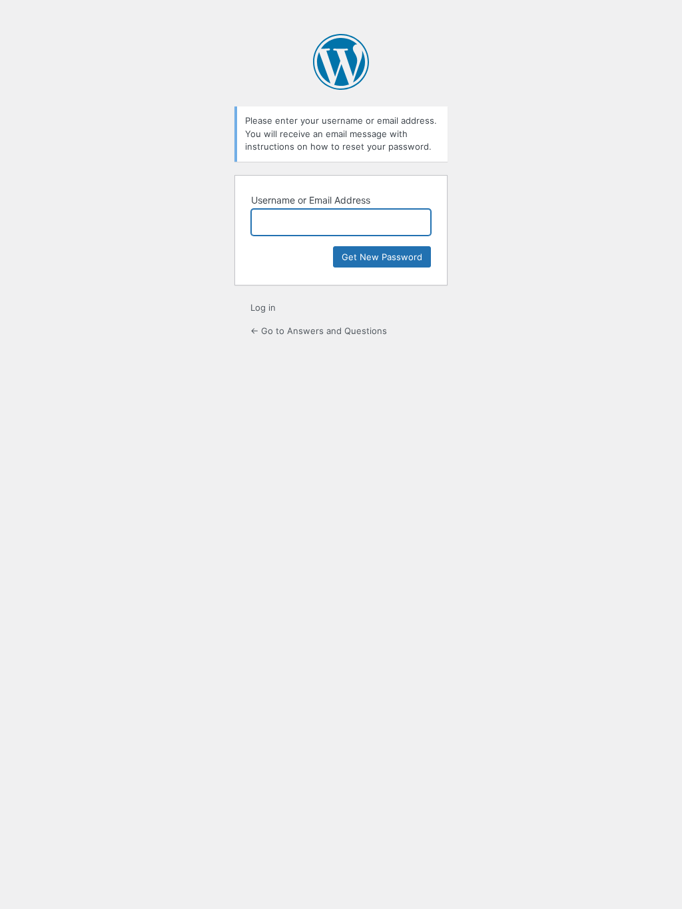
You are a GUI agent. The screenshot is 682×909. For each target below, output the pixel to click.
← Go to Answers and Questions (318, 330)
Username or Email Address (310, 200)
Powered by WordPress (341, 62)
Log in (263, 307)
